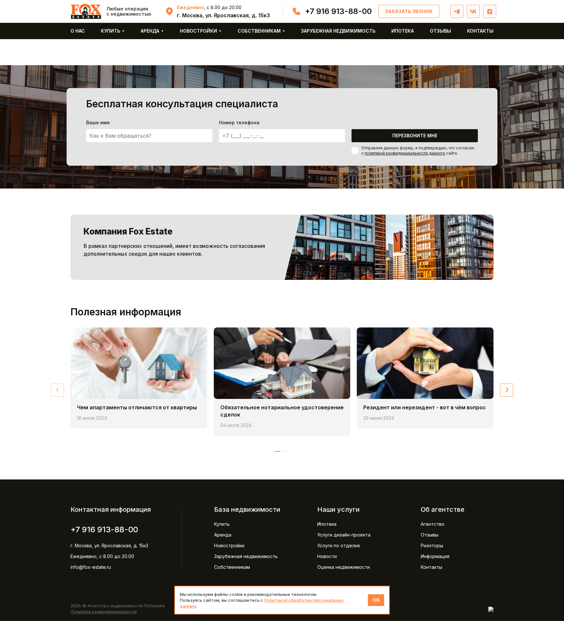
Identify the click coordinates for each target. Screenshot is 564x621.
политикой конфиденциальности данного (405, 153)
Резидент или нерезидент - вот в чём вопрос (424, 407)
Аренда (150, 31)
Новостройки (198, 31)
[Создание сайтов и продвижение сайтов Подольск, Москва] (491, 608)
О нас (77, 31)
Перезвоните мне (414, 135)
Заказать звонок (408, 11)
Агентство (433, 524)
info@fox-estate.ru (90, 567)
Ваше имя (98, 122)
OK (376, 600)
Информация (435, 556)
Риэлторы (432, 545)
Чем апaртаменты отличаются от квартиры (137, 407)
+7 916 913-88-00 (338, 11)
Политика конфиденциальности (103, 611)
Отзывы (440, 31)
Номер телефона (239, 122)
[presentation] (57, 390)
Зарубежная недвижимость (338, 31)
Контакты (480, 31)
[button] (277, 451)
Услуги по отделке (338, 545)
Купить (110, 31)
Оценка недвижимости (343, 567)
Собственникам (259, 31)
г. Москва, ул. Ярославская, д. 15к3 (109, 545)
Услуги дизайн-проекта (343, 535)
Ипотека (402, 31)
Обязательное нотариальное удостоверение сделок (282, 411)
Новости (327, 556)
